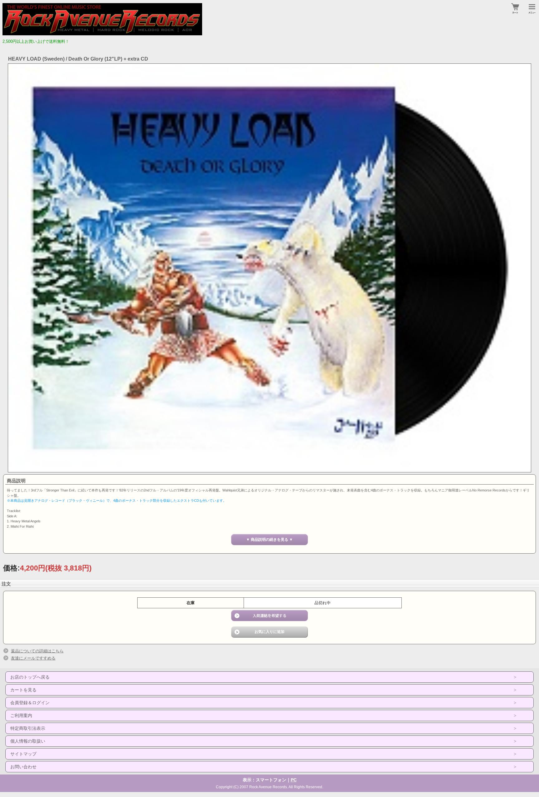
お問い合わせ (23, 766)
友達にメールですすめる (33, 658)
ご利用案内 (21, 715)
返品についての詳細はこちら (37, 651)
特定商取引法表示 (27, 728)
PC (294, 779)
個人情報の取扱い (27, 741)
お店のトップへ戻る (30, 677)
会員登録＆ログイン (30, 702)
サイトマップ (23, 753)
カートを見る (23, 689)
